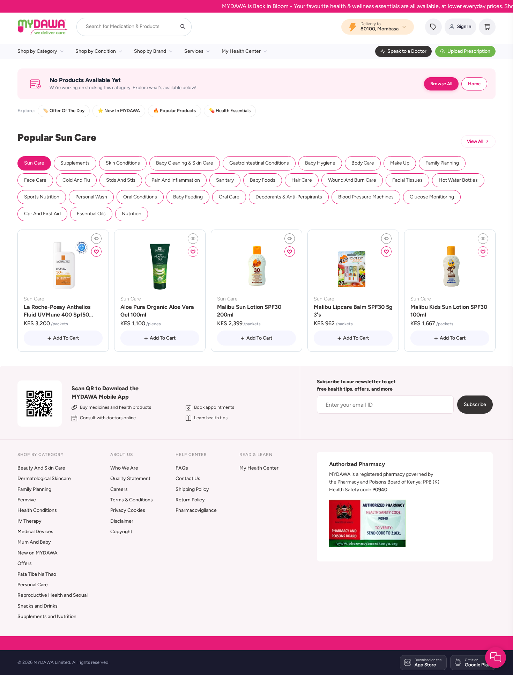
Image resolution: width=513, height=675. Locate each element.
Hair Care (301, 180)
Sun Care (34, 163)
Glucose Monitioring (432, 197)
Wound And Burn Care (352, 180)
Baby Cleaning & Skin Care (184, 163)
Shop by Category (37, 51)
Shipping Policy (192, 489)
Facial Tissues (407, 180)
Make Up (399, 163)
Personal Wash (91, 197)
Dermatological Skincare (44, 478)
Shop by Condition (95, 51)
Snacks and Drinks (37, 606)
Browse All (441, 83)
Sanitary (225, 180)
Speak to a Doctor (406, 51)
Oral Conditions (140, 197)
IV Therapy (29, 521)
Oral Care (229, 197)
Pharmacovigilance (196, 510)
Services (193, 51)
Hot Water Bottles (458, 180)
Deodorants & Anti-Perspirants (288, 197)
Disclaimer (121, 521)
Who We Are (124, 468)
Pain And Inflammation (175, 180)
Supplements (75, 163)
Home (474, 83)
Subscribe (475, 404)
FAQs (182, 468)
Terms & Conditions (131, 500)
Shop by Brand (150, 51)
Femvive (26, 500)
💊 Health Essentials (230, 110)
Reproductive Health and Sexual (52, 595)
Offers (24, 563)
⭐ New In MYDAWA (119, 110)
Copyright (121, 532)
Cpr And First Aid (42, 214)
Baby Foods (262, 180)
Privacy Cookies (127, 510)
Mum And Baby (34, 542)
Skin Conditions (123, 163)
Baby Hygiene (320, 163)
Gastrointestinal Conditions (259, 163)
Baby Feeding (188, 197)
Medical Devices (35, 532)
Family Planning (442, 163)
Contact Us (188, 478)
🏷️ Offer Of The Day (63, 110)
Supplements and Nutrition (46, 616)
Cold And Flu (76, 180)
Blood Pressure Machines (366, 197)
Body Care (362, 163)
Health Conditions (37, 510)
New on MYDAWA (37, 553)
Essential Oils (91, 214)
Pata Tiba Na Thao (36, 574)
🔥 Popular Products (174, 110)
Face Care (35, 180)
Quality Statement (130, 478)
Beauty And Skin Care (41, 468)
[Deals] (433, 27)
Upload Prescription (468, 51)
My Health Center (241, 51)
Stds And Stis (120, 180)
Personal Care (32, 585)
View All (475, 141)
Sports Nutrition (41, 197)
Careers (119, 489)
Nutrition (131, 214)
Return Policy (190, 500)
